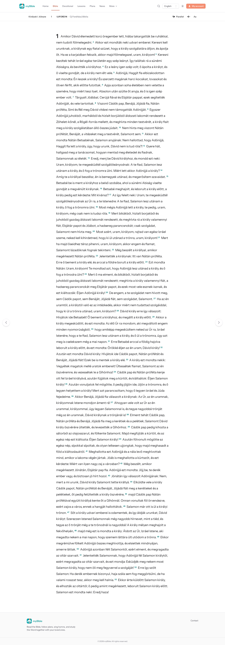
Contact (194, 620)
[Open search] (158, 6)
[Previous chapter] (6, 322)
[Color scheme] (182, 6)
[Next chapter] (219, 322)
